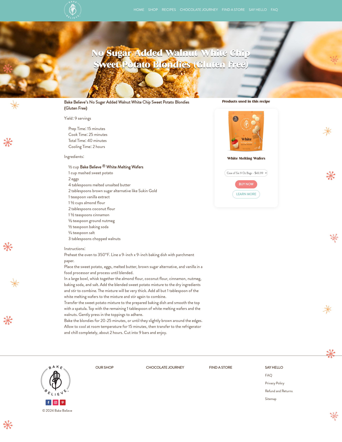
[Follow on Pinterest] (63, 402)
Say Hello (258, 10)
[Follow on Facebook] (48, 402)
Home (139, 10)
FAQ (274, 10)
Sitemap (270, 398)
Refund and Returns (279, 391)
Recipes (169, 10)
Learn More (246, 194)
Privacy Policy (274, 383)
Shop (153, 10)
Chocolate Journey (199, 10)
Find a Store (233, 10)
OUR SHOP (104, 367)
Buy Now (246, 184)
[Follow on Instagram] (55, 402)
